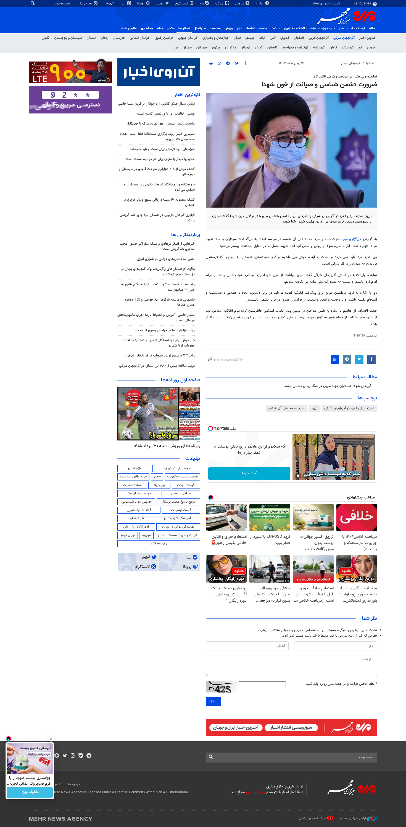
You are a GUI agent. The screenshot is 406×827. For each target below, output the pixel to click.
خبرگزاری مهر (353, 239)
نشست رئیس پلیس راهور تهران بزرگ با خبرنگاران (160, 123)
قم (360, 47)
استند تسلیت (132, 485)
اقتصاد (250, 28)
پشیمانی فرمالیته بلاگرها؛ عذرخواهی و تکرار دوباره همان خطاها (160, 302)
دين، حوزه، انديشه (322, 28)
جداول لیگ (86, 3)
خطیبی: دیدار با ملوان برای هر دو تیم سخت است (160, 159)
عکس (171, 28)
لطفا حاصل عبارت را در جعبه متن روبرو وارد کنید (341, 684)
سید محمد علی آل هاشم (286, 408)
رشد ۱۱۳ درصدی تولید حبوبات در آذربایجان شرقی (160, 355)
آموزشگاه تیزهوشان (177, 518)
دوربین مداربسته (139, 493)
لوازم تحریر (135, 468)
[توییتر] (64, 756)
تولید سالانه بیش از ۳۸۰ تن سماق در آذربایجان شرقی (157, 366)
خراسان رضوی (164, 38)
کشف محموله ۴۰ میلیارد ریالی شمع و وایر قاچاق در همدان (159, 202)
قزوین (371, 47)
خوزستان (119, 38)
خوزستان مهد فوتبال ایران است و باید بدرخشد (162, 149)
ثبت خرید (249, 473)
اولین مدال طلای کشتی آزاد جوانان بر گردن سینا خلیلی (156, 104)
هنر (341, 28)
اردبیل (284, 38)
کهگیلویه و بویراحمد (295, 47)
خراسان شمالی (140, 38)
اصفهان (299, 38)
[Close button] (51, 738)
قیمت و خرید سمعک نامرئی (177, 535)
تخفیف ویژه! (29, 792)
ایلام (262, 38)
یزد (176, 47)
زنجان (104, 38)
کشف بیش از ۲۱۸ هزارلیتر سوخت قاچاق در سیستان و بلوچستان (157, 171)
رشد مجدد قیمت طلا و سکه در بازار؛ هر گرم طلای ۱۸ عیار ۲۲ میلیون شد (158, 287)
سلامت (275, 28)
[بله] (80, 756)
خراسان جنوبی (188, 38)
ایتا (124, 3)
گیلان (259, 47)
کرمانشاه (319, 47)
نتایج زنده (110, 3)
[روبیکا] (56, 756)
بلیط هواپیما (135, 518)
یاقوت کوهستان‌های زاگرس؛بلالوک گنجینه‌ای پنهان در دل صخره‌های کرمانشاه (158, 271)
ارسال (213, 701)
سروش (240, 3)
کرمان (333, 47)
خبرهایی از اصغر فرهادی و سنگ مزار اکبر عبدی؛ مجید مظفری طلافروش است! (157, 246)
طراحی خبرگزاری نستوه (353, 818)
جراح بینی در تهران (177, 468)
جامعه (263, 28)
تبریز (314, 408)
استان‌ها (184, 28)
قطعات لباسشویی (138, 510)
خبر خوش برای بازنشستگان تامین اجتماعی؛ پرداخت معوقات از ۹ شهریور (159, 343)
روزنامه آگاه (159, 543)
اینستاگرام (182, 3)
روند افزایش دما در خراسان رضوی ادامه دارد (164, 330)
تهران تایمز (127, 535)
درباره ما (74, 784)
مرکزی (216, 47)
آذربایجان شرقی (344, 38)
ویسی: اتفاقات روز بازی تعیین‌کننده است (166, 114)
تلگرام (260, 3)
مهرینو (146, 535)
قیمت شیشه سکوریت (182, 476)
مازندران (230, 47)
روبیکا (141, 3)
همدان (187, 47)
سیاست (215, 28)
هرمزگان (201, 47)
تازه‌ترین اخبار (187, 95)
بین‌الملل (200, 28)
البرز (273, 38)
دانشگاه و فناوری (295, 28)
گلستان (272, 47)
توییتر (160, 3)
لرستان (245, 47)
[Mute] (305, 475)
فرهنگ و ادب (356, 28)
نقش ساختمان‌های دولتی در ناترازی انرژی (166, 259)
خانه (372, 28)
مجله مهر (147, 28)
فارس (45, 38)
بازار (239, 28)
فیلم (160, 28)
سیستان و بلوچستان (68, 38)
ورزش (229, 28)
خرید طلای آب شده (133, 476)
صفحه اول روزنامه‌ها (180, 380)
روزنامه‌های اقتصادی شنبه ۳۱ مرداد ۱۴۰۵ (165, 446)
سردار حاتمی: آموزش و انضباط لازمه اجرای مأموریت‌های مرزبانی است (156, 317)
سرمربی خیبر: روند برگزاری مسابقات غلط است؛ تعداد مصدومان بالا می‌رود (157, 136)
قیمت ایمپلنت (181, 510)
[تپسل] (210, 428)
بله (202, 3)
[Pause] (298, 475)
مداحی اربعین (181, 493)
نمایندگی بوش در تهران (178, 526)
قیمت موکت (186, 485)
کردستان (348, 47)
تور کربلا (159, 485)
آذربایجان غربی (319, 38)
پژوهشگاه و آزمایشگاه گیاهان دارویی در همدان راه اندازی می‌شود (159, 187)
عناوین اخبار (367, 38)
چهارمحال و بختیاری (215, 38)
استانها (370, 63)
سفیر (157, 476)
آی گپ (219, 3)
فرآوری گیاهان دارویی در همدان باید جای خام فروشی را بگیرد (157, 217)
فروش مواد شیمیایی (136, 502)
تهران (237, 38)
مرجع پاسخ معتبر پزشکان (178, 502)
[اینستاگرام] (72, 756)
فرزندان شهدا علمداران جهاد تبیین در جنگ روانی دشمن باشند (327, 386)
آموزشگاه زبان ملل (136, 526)
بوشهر (250, 38)
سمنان (91, 38)
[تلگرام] (88, 756)
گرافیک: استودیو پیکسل (313, 818)
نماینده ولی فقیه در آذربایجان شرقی (349, 408)
